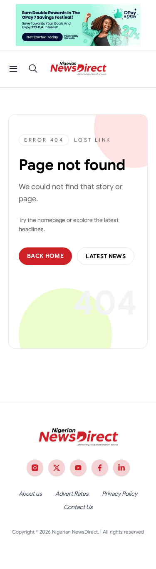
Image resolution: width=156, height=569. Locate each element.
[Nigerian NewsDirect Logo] (78, 68)
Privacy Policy (119, 493)
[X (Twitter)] (56, 467)
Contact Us (78, 507)
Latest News (106, 256)
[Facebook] (100, 467)
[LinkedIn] (121, 467)
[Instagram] (35, 467)
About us (30, 493)
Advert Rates (72, 493)
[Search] (33, 68)
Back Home (45, 256)
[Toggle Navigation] (13, 68)
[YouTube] (78, 467)
